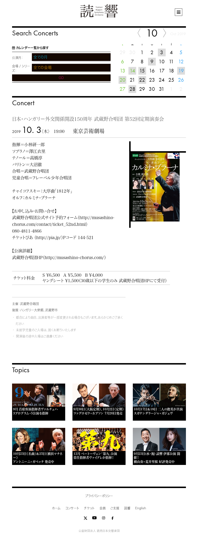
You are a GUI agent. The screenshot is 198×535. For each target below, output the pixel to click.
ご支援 (114, 508)
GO (61, 77)
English (140, 508)
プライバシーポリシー (99, 495)
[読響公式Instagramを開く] (103, 519)
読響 (127, 508)
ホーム (56, 508)
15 (142, 70)
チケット (89, 508)
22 (142, 80)
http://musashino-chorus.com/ (74, 257)
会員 (102, 508)
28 (132, 89)
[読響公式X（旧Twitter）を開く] (85, 519)
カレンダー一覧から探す (32, 47)
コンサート (72, 508)
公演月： (17, 57)
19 (181, 70)
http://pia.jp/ (48, 237)
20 (123, 80)
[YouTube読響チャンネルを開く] (94, 519)
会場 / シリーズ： (21, 68)
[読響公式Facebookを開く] (112, 519)
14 (132, 70)
